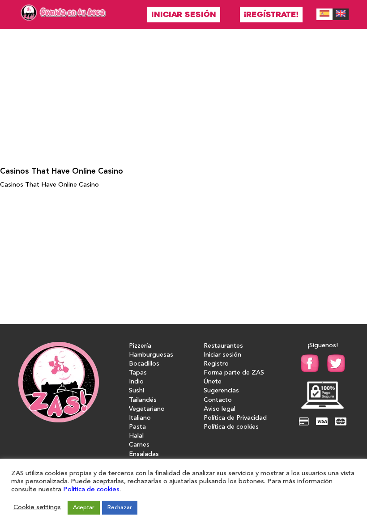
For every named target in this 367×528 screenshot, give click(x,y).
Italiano (140, 418)
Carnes (139, 445)
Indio (136, 382)
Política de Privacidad (235, 418)
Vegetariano (147, 409)
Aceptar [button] (83, 508)
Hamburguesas (151, 355)
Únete (213, 382)
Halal (136, 436)
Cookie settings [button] (37, 507)
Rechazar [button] (119, 508)
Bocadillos (144, 364)
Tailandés (143, 400)
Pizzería (140, 346)
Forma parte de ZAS (234, 373)
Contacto (218, 400)
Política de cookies (231, 427)
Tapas (138, 373)
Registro (216, 364)
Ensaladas (144, 454)
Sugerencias (221, 390)
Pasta (137, 427)
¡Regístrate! (271, 14)
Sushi (136, 390)
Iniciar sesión (183, 14)
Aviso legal (219, 409)
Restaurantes (223, 346)
